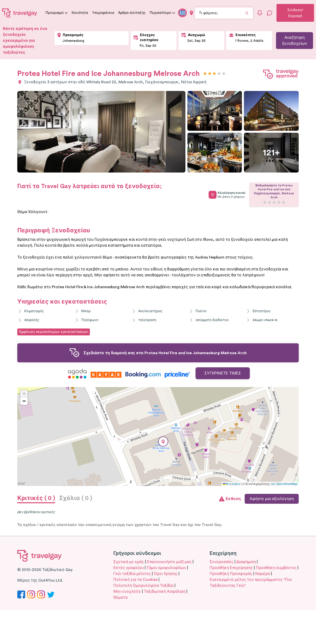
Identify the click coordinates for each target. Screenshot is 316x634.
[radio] (205, 73)
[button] (163, 442)
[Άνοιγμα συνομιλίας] (270, 13)
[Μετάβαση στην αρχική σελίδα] (20, 12)
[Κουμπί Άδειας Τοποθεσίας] (191, 13)
